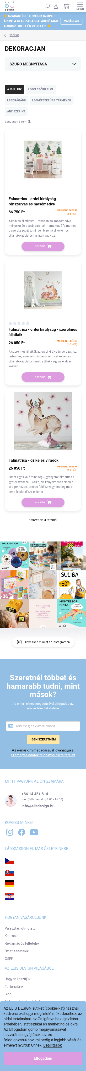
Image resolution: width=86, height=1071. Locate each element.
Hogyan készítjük (17, 979)
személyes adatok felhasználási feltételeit (43, 755)
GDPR (9, 958)
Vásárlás (71, 21)
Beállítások (52, 1045)
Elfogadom (43, 1058)
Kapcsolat (12, 936)
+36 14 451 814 (35, 794)
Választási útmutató (20, 928)
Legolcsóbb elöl (41, 89)
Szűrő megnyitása (28, 64)
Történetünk (14, 987)
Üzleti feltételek (17, 951)
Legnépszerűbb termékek (51, 100)
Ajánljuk (14, 89)
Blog (8, 994)
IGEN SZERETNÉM (43, 739)
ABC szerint (16, 111)
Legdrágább (16, 100)
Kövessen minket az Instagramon (47, 642)
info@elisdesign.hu (38, 806)
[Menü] (80, 6)
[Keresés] (47, 6)
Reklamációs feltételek (22, 943)
